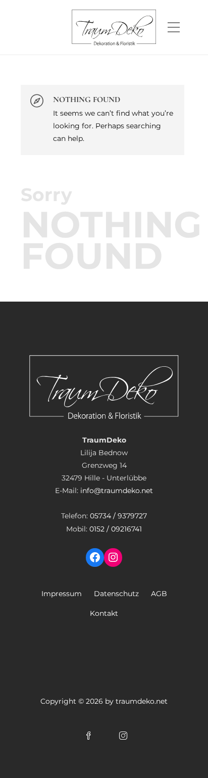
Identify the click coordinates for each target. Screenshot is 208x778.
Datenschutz (116, 593)
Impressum (61, 593)
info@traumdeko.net (116, 490)
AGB (159, 593)
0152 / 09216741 (115, 528)
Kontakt (104, 613)
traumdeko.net (142, 701)
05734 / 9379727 (118, 515)
